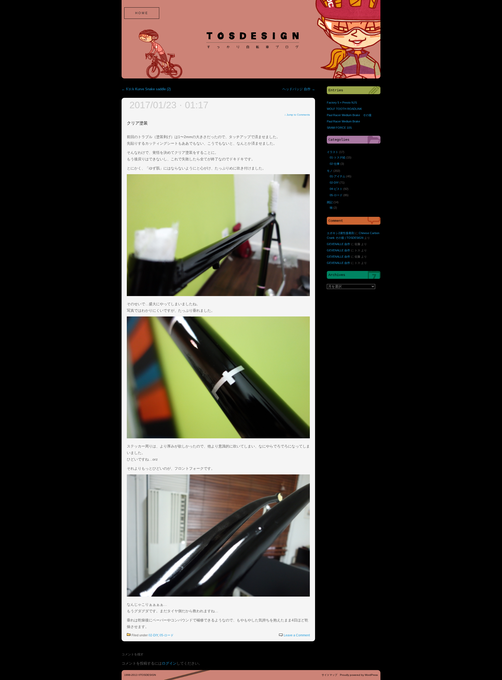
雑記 (330, 202)
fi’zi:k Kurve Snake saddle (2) (146, 89)
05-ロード (166, 635)
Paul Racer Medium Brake (343, 121)
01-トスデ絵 (337, 157)
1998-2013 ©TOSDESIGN (140, 674)
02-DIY (153, 635)
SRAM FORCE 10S (339, 127)
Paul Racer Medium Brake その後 (349, 115)
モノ (330, 170)
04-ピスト (336, 188)
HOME (141, 13)
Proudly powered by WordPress (359, 674)
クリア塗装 (137, 123)
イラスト (332, 152)
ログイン (169, 663)
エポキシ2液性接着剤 (340, 233)
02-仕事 (335, 163)
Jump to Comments (297, 114)
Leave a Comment (297, 635)
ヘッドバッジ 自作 (298, 89)
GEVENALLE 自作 (338, 244)
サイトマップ (329, 674)
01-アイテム (337, 176)
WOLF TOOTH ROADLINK (344, 108)
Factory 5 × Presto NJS (342, 102)
